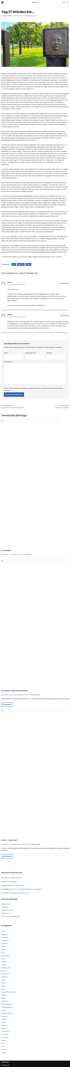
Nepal (3, 998)
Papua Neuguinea (7, 1004)
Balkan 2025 (5, 904)
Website (49, 353)
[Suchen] (67, 2)
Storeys (3, 1028)
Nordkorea (4, 1001)
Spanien (4, 1025)
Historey (4, 971)
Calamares (5, 913)
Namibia (4, 995)
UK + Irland (4, 1037)
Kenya (3, 986)
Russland (4, 1016)
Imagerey (4, 977)
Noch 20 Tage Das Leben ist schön (18, 893)
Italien (3, 983)
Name (6, 353)
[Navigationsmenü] (64, 2)
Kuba (3, 989)
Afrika (3, 931)
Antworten (64, 283)
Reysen (9, 315)
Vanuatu (4, 1050)
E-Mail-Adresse (30, 353)
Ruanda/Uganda (6, 1013)
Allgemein (4, 934)
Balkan (3, 947)
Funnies (3, 965)
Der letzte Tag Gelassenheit (14, 690)
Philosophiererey (7, 1007)
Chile (3, 953)
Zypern (3, 1053)
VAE (2, 1047)
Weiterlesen (6, 705)
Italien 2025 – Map (7, 910)
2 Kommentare (17, 16)
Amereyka (27, 16)
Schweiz (4, 1019)
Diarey (32, 16)
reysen (28, 264)
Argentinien (20, 695)
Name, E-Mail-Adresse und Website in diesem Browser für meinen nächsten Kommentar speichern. (33, 389)
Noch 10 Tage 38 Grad (17, 885)
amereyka (21, 264)
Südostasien (5, 1031)
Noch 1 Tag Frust (9, 840)
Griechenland (5, 968)
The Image (4, 1034)
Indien (3, 980)
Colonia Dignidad (11, 882)
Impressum (5, 1062)
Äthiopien (4, 944)
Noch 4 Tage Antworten (14, 878)
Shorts (3, 1022)
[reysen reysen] (2, 2)
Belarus (3, 950)
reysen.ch (35, 2)
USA (36, 16)
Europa (3, 962)
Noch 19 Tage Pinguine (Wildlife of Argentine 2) (26, 889)
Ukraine (3, 1041)
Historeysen (5, 974)
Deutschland (5, 956)
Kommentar (8, 362)
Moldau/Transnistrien (8, 992)
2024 (13, 264)
